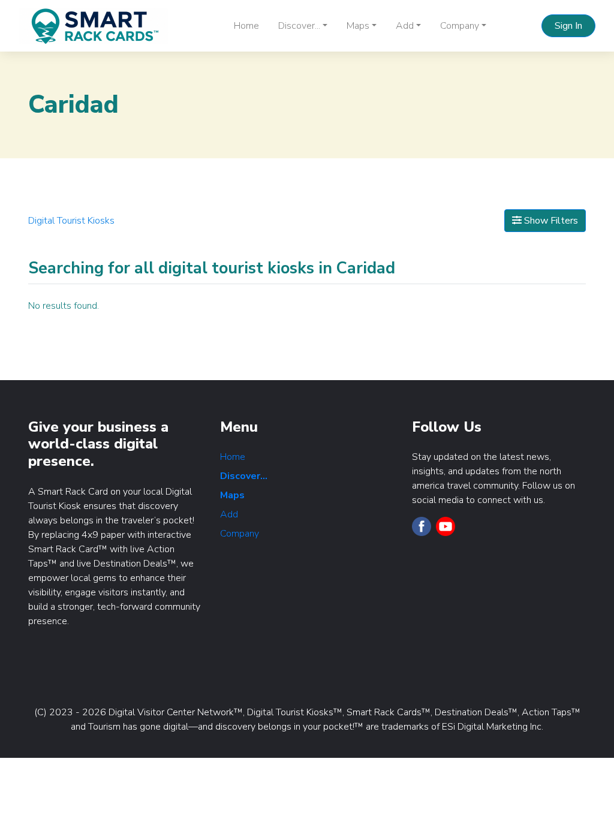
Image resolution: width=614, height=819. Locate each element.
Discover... (243, 476)
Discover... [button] (299, 25)
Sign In (568, 25)
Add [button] (405, 25)
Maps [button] (358, 25)
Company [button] (459, 25)
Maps (232, 495)
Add (229, 514)
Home (246, 25)
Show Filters (550, 220)
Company (239, 533)
